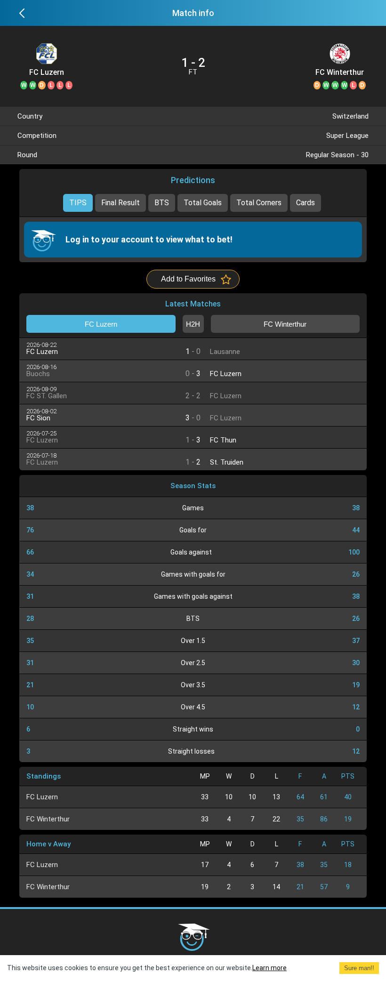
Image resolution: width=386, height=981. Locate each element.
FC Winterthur (339, 72)
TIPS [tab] (78, 202)
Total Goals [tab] (203, 202)
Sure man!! (359, 968)
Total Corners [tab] (258, 202)
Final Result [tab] (120, 202)
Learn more (269, 968)
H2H (193, 324)
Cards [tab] (305, 202)
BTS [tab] (161, 202)
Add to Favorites (188, 279)
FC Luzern (46, 72)
